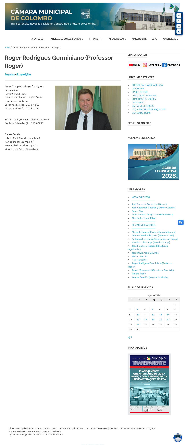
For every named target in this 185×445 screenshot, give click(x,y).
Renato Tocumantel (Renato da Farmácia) (153, 270)
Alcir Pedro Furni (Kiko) (143, 217)
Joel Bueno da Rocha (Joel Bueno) (149, 204)
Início (7, 47)
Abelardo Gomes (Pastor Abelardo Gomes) (153, 231)
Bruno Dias (137, 210)
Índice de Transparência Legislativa (92, 444)
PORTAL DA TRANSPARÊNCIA (147, 84)
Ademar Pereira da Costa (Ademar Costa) (153, 235)
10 (138, 314)
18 (145, 319)
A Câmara (37, 39)
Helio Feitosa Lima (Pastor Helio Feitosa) (152, 214)
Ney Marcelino (139, 259)
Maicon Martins (139, 256)
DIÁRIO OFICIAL (140, 91)
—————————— (143, 200)
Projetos (10, 74)
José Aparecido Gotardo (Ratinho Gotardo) (153, 207)
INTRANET (94, 39)
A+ (179, 15)
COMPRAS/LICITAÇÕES (144, 98)
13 (160, 314)
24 (138, 324)
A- (179, 21)
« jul (130, 337)
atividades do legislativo (66, 39)
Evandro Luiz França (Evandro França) (151, 242)
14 (168, 314)
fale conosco (116, 39)
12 (153, 314)
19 (153, 319)
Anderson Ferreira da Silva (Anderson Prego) (155, 238)
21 (168, 319)
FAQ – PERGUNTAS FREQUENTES (149, 109)
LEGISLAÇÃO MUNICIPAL (145, 95)
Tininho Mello (139, 273)
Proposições (24, 74)
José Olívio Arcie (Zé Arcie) (145, 252)
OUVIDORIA (138, 88)
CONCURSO (138, 102)
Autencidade (170, 39)
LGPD (154, 39)
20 (160, 319)
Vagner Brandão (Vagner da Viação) (150, 276)
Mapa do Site (139, 39)
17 (138, 319)
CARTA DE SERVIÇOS (143, 105)
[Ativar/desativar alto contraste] (178, 31)
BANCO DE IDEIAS (141, 112)
